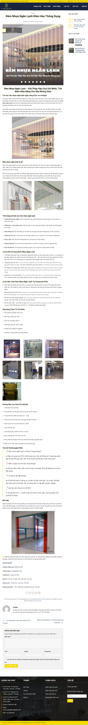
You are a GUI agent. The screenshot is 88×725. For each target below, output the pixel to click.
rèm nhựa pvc (38, 600)
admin (41, 21)
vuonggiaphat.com (16, 571)
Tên (6, 651)
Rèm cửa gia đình (46, 599)
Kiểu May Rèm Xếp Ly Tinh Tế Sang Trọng (79, 26)
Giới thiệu (47, 6)
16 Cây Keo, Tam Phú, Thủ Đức (19, 583)
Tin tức (66, 6)
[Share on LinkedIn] (39, 593)
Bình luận (8, 636)
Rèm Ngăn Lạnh (55, 599)
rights (24, 722)
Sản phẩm (56, 6)
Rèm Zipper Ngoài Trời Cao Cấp (79, 20)
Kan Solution (42, 722)
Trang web (47, 651)
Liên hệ (84, 6)
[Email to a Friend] (33, 593)
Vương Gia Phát (14, 575)
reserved (28, 722)
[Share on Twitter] (30, 593)
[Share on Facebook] (26, 593)
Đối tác (75, 6)
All (21, 722)
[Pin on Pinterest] (36, 593)
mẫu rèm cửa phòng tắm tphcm (34, 599)
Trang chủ (37, 6)
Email (26, 651)
